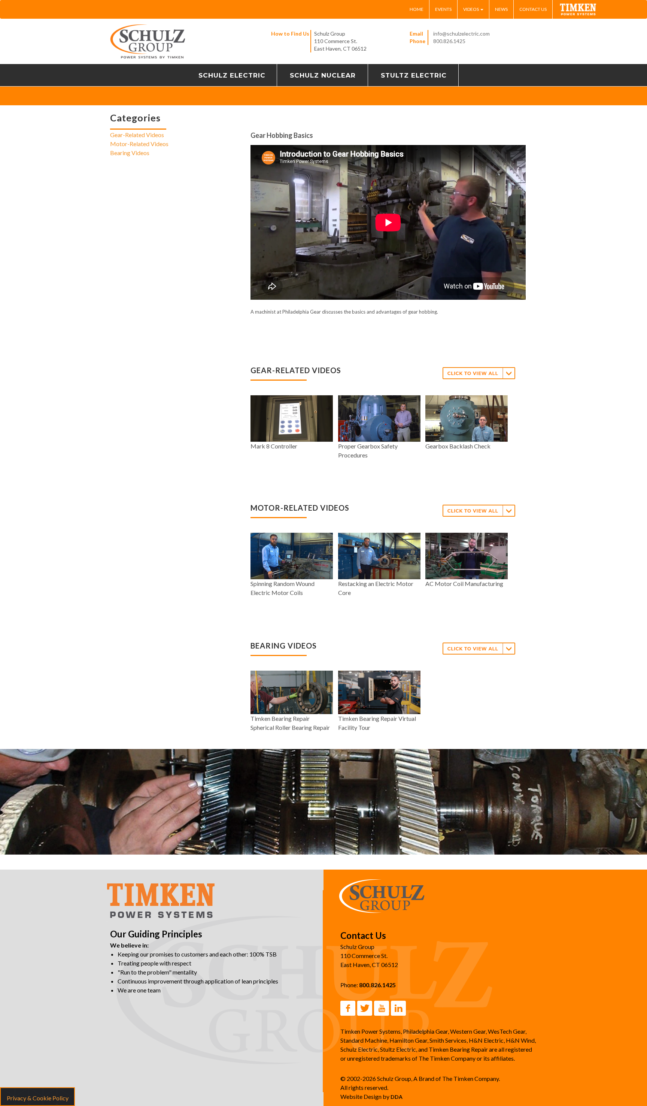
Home (416, 9)
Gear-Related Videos (137, 135)
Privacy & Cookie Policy (38, 1098)
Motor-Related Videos (139, 144)
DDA (397, 1097)
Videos (471, 9)
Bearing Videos (129, 153)
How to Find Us (290, 33)
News (501, 9)
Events (443, 9)
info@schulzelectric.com (461, 33)
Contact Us (533, 9)
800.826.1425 (449, 41)
